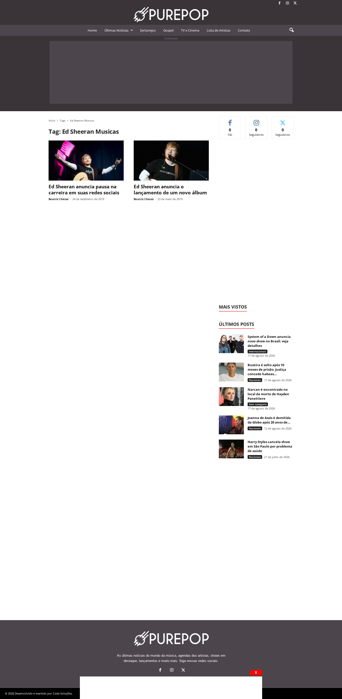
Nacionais (255, 380)
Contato (244, 30)
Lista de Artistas (218, 30)
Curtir (230, 120)
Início (52, 120)
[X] (295, 3)
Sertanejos (148, 30)
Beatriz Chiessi (58, 199)
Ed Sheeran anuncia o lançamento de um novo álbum (170, 189)
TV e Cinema (190, 30)
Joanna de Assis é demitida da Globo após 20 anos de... (269, 420)
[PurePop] (171, 14)
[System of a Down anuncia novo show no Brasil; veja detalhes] (231, 343)
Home (92, 30)
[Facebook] (280, 3)
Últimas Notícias (116, 30)
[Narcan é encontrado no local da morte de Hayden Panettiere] (231, 396)
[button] (291, 30)
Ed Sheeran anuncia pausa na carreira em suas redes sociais (84, 189)
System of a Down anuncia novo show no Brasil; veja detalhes (269, 341)
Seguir (256, 120)
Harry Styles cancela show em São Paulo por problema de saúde (270, 446)
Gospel (168, 30)
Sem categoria (258, 404)
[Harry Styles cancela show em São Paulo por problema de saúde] (231, 449)
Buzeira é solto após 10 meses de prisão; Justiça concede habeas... (267, 369)
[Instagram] (287, 3)
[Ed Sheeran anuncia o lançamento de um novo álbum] (171, 161)
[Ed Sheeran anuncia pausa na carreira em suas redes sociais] (86, 161)
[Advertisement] (171, 72)
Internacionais (257, 351)
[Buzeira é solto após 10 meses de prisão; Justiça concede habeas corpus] (231, 372)
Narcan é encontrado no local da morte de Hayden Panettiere (268, 394)
